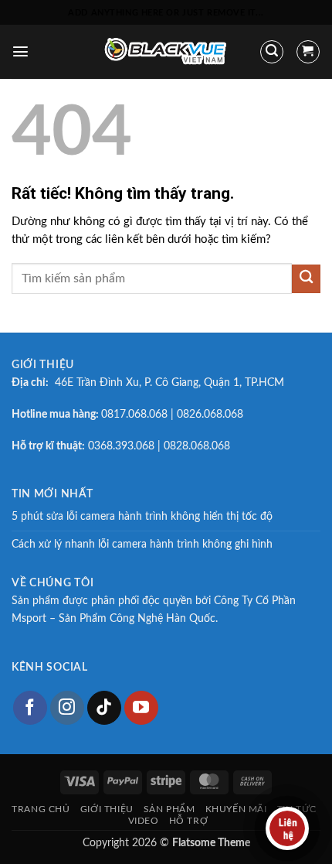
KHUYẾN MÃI (236, 809)
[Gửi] (306, 279)
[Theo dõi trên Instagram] (67, 708)
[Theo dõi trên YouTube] (141, 708)
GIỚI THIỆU (107, 809)
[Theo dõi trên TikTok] (104, 708)
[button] (20, 51)
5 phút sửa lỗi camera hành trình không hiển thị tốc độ (142, 516)
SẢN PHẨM (169, 809)
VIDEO (143, 820)
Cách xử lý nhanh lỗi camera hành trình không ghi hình (142, 544)
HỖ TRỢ (188, 820)
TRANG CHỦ (40, 809)
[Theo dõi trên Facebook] (30, 708)
